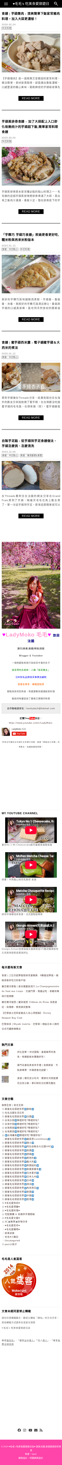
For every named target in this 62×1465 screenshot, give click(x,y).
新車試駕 (9, 1233)
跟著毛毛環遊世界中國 (18, 1195)
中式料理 (6, 28)
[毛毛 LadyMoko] (31, 628)
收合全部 (18, 1105)
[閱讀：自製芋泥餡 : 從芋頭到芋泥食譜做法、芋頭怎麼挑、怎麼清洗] (31, 489)
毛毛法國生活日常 (14, 1112)
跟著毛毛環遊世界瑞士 (18, 1142)
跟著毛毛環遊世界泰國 (18, 1191)
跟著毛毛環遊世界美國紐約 (20, 1165)
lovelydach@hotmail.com (40, 708)
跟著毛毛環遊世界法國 (18, 1116)
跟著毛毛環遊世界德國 (18, 1154)
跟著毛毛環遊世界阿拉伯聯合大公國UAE (28, 1146)
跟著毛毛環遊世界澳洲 (18, 1184)
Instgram (25, 1430)
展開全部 (6, 1105)
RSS (41, 1430)
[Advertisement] (27, 779)
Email (36, 1430)
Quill (34, 1454)
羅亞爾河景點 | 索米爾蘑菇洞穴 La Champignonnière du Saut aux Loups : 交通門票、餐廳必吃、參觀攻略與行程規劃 (30, 991)
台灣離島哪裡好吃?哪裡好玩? (24, 1135)
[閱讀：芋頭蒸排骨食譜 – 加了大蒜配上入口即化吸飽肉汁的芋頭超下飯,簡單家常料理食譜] (31, 185)
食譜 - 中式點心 (10, 249)
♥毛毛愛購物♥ (12, 1229)
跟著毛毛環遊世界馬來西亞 (20, 1188)
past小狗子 (11, 1244)
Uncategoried (12, 1240)
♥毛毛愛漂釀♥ (12, 1206)
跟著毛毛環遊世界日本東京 (20, 1173)
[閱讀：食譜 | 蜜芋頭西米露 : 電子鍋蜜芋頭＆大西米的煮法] (31, 391)
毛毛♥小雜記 (11, 1237)
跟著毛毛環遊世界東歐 (18, 1109)
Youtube (30, 1430)
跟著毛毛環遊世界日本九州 (20, 1176)
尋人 (45, 1340)
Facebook (19, 1430)
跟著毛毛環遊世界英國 (18, 1150)
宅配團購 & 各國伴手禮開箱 (20, 1214)
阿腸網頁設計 (36, 1458)
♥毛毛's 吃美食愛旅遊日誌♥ (31, 5)
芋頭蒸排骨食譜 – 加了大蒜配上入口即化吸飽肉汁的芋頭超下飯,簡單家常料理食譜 (30, 127)
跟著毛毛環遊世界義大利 (19, 1161)
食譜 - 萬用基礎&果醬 (31, 455)
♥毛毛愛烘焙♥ (12, 1203)
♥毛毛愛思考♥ (12, 1225)
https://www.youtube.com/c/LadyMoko (30, 723)
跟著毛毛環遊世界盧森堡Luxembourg (26, 1139)
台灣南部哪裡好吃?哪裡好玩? (22, 1127)
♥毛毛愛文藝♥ (12, 1218)
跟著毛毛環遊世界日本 (18, 1180)
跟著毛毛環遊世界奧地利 (19, 1158)
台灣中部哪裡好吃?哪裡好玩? (22, 1124)
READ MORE (31, 98)
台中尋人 (29, 1340)
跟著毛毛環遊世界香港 (18, 1199)
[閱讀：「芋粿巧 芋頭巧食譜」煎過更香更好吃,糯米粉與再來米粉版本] (31, 292)
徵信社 (10, 1340)
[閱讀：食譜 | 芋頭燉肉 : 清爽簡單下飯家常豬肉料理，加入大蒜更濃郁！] (31, 71)
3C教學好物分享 (16, 1221)
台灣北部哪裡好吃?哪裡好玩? (22, 1120)
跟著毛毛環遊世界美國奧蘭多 (22, 1169)
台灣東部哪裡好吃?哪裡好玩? (22, 1131)
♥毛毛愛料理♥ (12, 1210)
